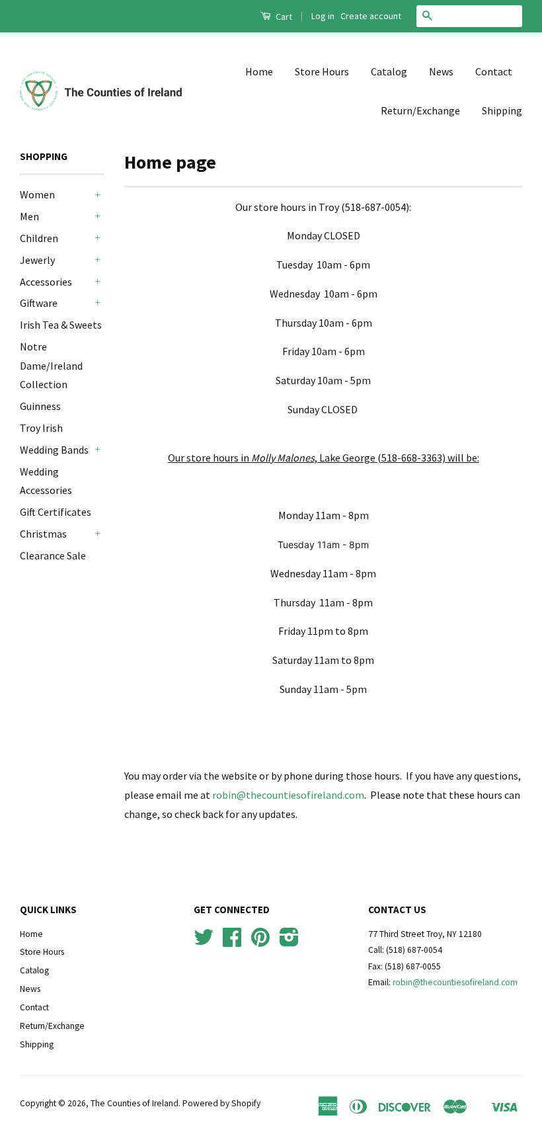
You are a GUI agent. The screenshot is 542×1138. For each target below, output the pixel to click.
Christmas (43, 533)
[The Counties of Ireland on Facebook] (232, 942)
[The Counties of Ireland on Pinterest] (260, 942)
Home (259, 71)
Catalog (389, 71)
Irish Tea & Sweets (61, 324)
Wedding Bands (54, 449)
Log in (322, 16)
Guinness (40, 406)
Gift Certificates (55, 511)
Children (39, 238)
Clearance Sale (53, 555)
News (441, 71)
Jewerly (37, 259)
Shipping (502, 110)
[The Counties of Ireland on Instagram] (289, 942)
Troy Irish (41, 427)
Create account (370, 16)
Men (29, 216)
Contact (493, 71)
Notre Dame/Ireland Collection (51, 365)
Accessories (46, 281)
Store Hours (322, 71)
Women (37, 194)
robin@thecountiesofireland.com (288, 794)
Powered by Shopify (221, 1103)
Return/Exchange (420, 110)
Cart (283, 16)
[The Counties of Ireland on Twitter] (203, 942)
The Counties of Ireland (134, 1103)
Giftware (39, 302)
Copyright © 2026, (55, 1103)
